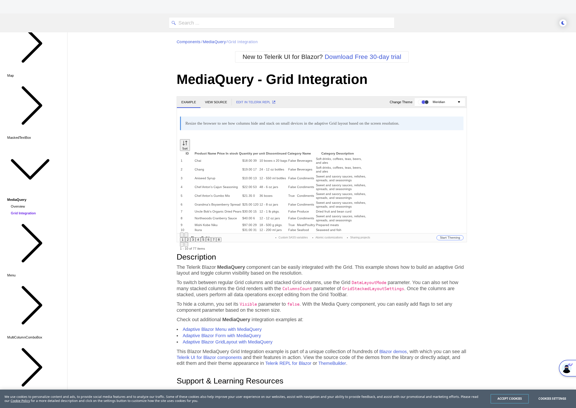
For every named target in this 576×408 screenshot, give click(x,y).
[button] (185, 145)
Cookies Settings (552, 399)
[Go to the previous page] (186, 235)
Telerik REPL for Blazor (288, 363)
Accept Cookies (509, 399)
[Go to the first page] (182, 235)
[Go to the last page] (186, 244)
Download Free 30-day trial (363, 56)
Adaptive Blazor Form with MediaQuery (222, 335)
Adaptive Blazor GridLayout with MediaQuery (227, 341)
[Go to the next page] (182, 244)
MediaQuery (214, 42)
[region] (288, 399)
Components (189, 42)
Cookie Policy (20, 401)
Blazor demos (393, 351)
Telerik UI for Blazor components (209, 357)
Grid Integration (23, 213)
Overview (18, 206)
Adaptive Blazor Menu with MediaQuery (222, 329)
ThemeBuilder (332, 363)
